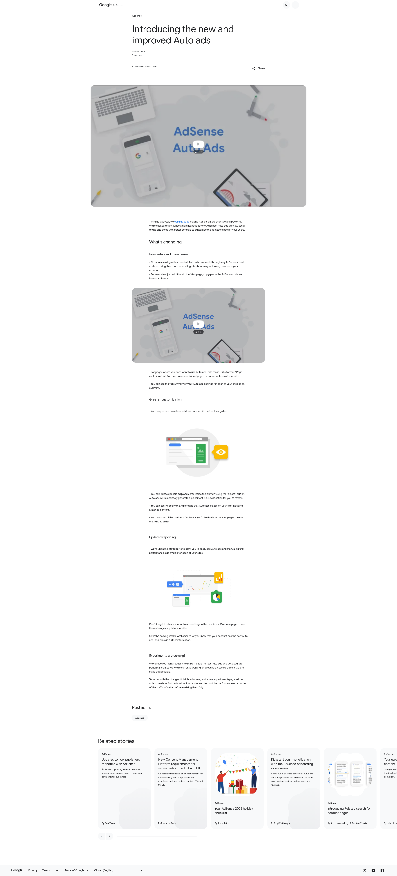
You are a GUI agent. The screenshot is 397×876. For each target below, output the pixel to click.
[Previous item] (101, 836)
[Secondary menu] (295, 5)
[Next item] (109, 836)
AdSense (139, 717)
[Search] (286, 5)
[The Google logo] (17, 870)
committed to (182, 221)
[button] (258, 68)
